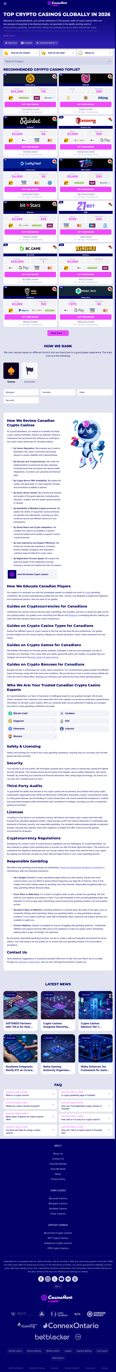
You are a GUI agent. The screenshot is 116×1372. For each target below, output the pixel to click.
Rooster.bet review (85, 151)
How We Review (57, 1170)
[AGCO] (21, 1321)
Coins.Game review (30, 109)
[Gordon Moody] (95, 1321)
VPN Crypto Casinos (57, 1255)
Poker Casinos (57, 1220)
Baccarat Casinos (57, 1205)
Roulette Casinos (57, 1215)
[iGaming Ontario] (27, 1332)
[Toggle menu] (5, 4)
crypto (88, 592)
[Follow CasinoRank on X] (54, 1286)
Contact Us (57, 1165)
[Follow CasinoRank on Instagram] (47, 1286)
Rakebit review (86, 109)
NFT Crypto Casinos (57, 1244)
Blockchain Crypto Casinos (57, 1239)
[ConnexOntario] (70, 1332)
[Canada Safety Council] (41, 1321)
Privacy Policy (57, 1185)
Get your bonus (30, 104)
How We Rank (57, 1175)
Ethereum (73, 615)
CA (56, 1293)
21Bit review (86, 236)
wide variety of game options (44, 657)
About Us (57, 1160)
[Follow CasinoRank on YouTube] (61, 1286)
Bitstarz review (30, 236)
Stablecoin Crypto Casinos (57, 1249)
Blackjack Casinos (57, 1210)
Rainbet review (30, 151)
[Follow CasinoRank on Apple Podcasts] (74, 1286)
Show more (56, 333)
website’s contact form (29, 962)
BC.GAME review (30, 279)
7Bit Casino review (85, 194)
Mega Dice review (85, 321)
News (57, 1180)
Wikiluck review (30, 321)
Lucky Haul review (30, 194)
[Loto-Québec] (58, 1321)
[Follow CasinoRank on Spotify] (67, 1286)
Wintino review (86, 279)
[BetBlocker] (52, 1343)
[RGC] (77, 1321)
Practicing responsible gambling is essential (81, 867)
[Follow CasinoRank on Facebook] (40, 1286)
